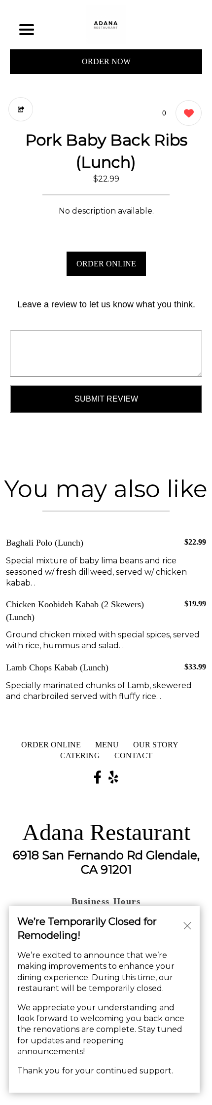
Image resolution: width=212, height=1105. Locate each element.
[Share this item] (20, 109)
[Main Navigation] (26, 29)
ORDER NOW (106, 61)
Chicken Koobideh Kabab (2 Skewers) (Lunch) (75, 610)
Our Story (155, 744)
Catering (80, 755)
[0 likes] (186, 113)
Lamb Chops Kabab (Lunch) (57, 667)
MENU (107, 744)
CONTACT (133, 755)
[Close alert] (187, 925)
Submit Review (106, 399)
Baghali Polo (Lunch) (44, 543)
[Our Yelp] (113, 778)
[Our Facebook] (98, 778)
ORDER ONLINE (106, 263)
